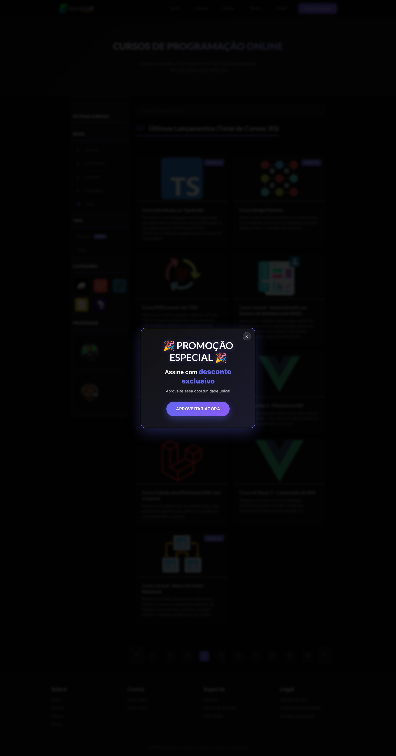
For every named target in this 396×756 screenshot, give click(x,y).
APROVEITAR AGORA (198, 408)
